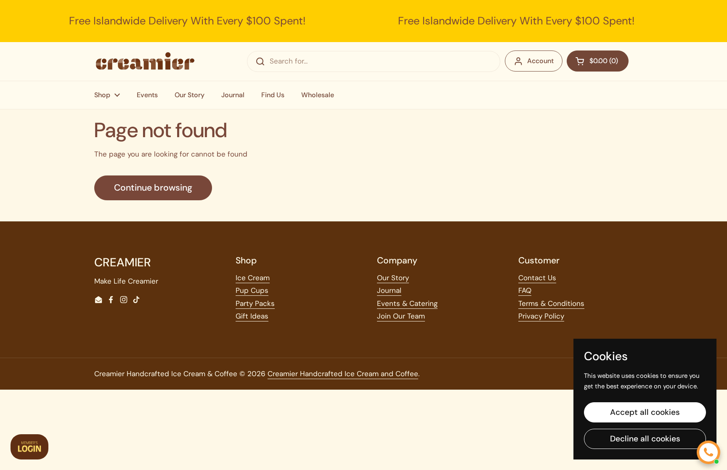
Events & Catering (407, 303)
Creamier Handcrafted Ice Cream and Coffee (343, 373)
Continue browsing (153, 188)
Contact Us (537, 277)
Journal (389, 290)
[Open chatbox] (708, 452)
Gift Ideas (252, 316)
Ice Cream (253, 277)
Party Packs (255, 303)
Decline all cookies (645, 438)
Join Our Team (401, 316)
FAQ (524, 290)
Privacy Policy (541, 316)
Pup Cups (252, 290)
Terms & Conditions (551, 303)
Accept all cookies (645, 412)
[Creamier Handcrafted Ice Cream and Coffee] (145, 61)
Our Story (393, 277)
